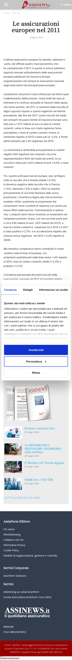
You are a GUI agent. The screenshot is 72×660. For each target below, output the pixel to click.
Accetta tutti (36, 349)
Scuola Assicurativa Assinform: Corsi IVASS (27, 597)
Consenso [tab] (10, 289)
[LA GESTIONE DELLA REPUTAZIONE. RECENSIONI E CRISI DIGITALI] (13, 449)
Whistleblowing (11, 534)
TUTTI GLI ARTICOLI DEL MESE (22, 497)
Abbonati (8, 626)
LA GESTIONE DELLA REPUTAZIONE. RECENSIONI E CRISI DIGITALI (43, 448)
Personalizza (34, 361)
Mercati (16, 13)
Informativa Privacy (14, 545)
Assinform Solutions (14, 575)
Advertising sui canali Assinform (21, 592)
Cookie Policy (11, 550)
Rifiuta (36, 372)
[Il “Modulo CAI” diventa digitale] (13, 467)
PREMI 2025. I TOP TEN (39, 479)
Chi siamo (9, 529)
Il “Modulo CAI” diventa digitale (44, 463)
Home (6, 13)
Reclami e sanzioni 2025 (40, 428)
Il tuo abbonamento (14, 632)
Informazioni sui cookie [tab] (53, 289)
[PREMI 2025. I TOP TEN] (13, 484)
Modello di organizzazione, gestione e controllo (30, 555)
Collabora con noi (13, 539)
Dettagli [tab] (28, 289)
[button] (6, 4)
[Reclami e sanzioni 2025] (13, 432)
